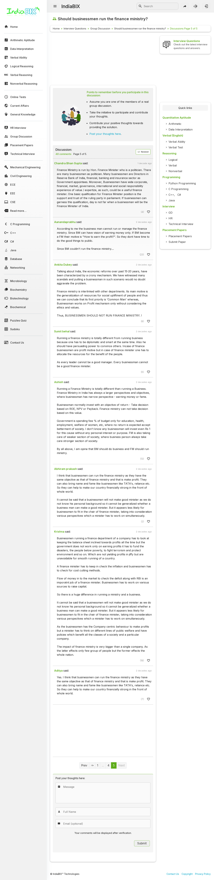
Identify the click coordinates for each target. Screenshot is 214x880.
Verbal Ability (177, 141)
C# (179, 194)
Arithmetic (175, 123)
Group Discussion (100, 28)
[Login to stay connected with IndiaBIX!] (206, 6)
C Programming (178, 189)
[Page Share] (185, 6)
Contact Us (173, 873)
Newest (144, 152)
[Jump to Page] (92, 765)
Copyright (187, 873)
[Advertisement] (103, 59)
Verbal (173, 165)
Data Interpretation (181, 129)
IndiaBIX (70, 6)
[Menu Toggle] (55, 6)
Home (56, 28)
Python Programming (182, 183)
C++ (171, 194)
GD (171, 212)
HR (171, 218)
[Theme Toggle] (195, 6)
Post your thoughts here (105, 133)
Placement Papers (180, 236)
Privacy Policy (203, 873)
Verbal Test (176, 147)
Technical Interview (181, 224)
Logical (173, 159)
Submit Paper (177, 242)
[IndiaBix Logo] (23, 13)
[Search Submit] (140, 6)
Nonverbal (175, 171)
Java (172, 200)
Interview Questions (75, 28)
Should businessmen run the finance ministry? (140, 28)
